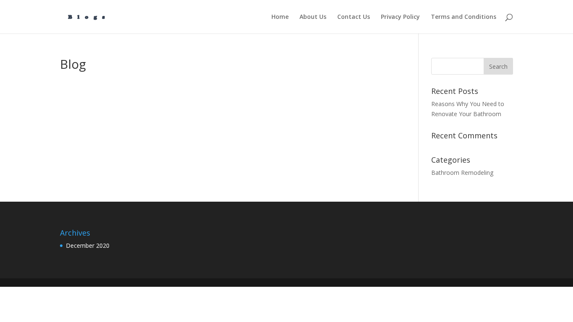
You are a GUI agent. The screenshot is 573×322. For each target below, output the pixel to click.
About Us (313, 17)
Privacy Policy (400, 17)
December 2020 (87, 245)
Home (280, 17)
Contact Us (353, 17)
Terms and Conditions (463, 17)
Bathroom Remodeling (462, 173)
